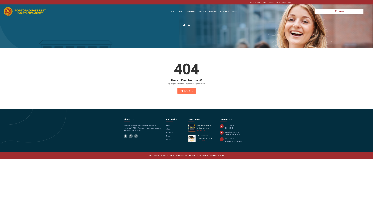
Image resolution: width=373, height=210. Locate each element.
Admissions (213, 11)
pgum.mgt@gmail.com (232, 134)
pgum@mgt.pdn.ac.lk (232, 132)
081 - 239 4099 (229, 128)
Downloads (223, 11)
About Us (169, 129)
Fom (258, 2)
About (180, 11)
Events (271, 2)
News (264, 2)
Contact (235, 11)
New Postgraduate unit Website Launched (204, 127)
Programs (190, 11)
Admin (283, 2)
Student (201, 11)
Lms (277, 2)
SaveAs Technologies (217, 155)
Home (173, 11)
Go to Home (188, 91)
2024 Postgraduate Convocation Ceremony (204, 137)
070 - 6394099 (229, 125)
